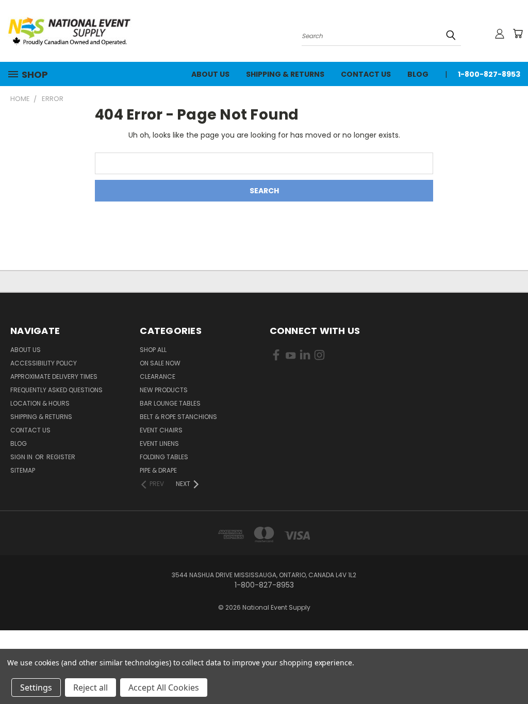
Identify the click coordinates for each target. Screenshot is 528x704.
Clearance (157, 376)
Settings (36, 687)
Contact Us (366, 74)
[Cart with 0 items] (518, 33)
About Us (210, 74)
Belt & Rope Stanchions (178, 416)
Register (60, 456)
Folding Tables (164, 456)
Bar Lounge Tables (170, 403)
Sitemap (22, 470)
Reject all (90, 687)
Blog (417, 74)
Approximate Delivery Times (53, 376)
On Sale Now (160, 363)
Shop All (153, 349)
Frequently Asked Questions (56, 389)
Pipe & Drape (158, 470)
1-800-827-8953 (489, 74)
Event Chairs (161, 430)
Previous (512, 671)
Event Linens (159, 443)
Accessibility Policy (43, 363)
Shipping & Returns (285, 74)
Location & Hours (40, 403)
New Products (164, 389)
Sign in (22, 456)
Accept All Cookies (163, 687)
